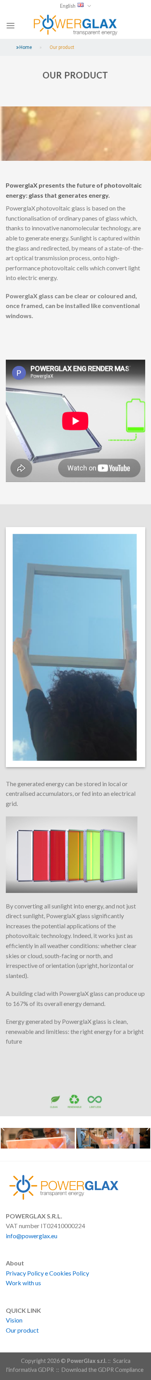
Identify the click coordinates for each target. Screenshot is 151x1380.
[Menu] (10, 25)
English (68, 6)
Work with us (23, 1282)
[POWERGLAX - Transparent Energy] (75, 25)
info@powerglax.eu (31, 1235)
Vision (14, 1320)
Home (25, 47)
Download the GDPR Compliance (103, 1369)
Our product (22, 1330)
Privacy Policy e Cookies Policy (47, 1273)
